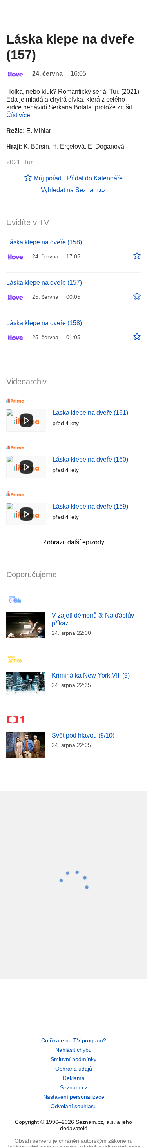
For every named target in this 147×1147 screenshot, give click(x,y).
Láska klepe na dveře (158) (44, 242)
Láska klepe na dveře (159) (90, 506)
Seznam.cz (73, 1087)
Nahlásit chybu (73, 1050)
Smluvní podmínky (73, 1059)
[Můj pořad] (137, 256)
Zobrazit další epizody (73, 542)
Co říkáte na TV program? (73, 1040)
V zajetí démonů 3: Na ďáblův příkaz (93, 619)
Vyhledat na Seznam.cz (73, 190)
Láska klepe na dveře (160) (90, 459)
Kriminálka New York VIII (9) (91, 675)
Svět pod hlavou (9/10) (83, 735)
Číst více (18, 115)
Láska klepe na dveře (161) (90, 412)
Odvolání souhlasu (74, 1106)
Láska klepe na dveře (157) (44, 282)
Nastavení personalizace (73, 1097)
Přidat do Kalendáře (95, 178)
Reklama (74, 1078)
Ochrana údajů (73, 1068)
